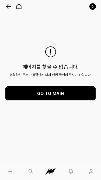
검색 (23, 165)
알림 (64, 165)
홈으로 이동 (19, 6)
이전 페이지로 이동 (8, 6)
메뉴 (3, 165)
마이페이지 (90, 165)
